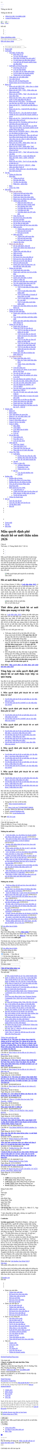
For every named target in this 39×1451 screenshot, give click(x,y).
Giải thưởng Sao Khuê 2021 (20, 1261)
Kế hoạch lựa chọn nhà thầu (10, 1118)
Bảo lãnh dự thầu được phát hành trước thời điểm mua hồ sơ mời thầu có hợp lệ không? (21, 839)
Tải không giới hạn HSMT (18, 1331)
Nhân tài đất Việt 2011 (23, 1383)
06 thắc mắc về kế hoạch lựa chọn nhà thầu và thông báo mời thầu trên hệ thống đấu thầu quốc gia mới (20, 906)
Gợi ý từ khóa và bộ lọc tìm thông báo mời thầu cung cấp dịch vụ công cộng (21, 853)
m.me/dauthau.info (19, 813)
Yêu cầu (8, 1397)
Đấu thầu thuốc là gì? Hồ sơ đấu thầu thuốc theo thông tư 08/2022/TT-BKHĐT (21, 871)
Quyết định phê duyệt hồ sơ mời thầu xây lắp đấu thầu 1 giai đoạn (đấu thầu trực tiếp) (21, 755)
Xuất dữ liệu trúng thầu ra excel (19, 1330)
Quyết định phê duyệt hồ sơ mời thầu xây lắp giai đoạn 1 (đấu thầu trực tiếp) (21, 759)
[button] (8, 51)
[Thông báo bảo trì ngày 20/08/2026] (17, 1024)
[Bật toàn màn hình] (1, 1435)
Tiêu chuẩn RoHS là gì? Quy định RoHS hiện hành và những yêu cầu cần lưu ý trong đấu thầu (21, 980)
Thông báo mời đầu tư (16, 1307)
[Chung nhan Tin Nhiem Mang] (5, 1278)
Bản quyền (8, 1394)
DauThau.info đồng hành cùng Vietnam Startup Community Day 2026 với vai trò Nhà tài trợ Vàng (20, 998)
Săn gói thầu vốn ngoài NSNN (19, 1326)
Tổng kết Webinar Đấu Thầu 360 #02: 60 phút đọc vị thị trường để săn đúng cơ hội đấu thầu (20, 1007)
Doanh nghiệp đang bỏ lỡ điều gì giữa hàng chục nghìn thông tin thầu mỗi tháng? (21, 1022)
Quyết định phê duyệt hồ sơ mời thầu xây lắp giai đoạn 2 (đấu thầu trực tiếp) (21, 763)
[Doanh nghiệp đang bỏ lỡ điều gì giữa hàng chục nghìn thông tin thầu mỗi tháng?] (21, 1019)
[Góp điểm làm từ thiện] (9, 926)
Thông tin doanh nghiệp (17, 1352)
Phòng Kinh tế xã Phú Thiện (18, 1139)
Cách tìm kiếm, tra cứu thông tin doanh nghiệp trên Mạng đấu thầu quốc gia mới (20, 836)
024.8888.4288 (20, 16)
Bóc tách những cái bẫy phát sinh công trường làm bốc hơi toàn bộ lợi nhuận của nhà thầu (21, 1014)
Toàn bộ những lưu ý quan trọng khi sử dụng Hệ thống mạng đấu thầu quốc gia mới (21, 893)
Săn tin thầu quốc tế (15, 1320)
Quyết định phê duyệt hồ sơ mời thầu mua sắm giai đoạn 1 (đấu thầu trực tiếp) (20, 735)
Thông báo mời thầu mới (9, 1037)
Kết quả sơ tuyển (14, 1301)
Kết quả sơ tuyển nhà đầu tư (18, 1315)
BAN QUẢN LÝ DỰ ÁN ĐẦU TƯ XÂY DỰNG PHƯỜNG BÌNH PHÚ (19, 1169)
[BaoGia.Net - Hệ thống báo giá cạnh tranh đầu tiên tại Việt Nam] (2, 43)
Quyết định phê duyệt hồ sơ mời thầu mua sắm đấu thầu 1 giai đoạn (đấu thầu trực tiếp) (20, 732)
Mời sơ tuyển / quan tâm (17, 1309)
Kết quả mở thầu (14, 1298)
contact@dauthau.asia (12, 18)
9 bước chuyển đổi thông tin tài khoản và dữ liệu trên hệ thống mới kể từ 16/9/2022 (21, 914)
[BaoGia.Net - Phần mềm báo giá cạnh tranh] (3, 3)
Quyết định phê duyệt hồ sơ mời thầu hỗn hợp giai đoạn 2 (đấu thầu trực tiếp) (21, 786)
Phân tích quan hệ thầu (16, 1322)
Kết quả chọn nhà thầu (16, 1300)
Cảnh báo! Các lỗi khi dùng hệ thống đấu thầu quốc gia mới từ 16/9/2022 (20, 890)
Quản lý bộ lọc (14, 1335)
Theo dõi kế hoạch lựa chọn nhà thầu (21, 1339)
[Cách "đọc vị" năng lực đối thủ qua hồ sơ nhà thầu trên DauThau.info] (21, 1030)
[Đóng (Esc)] (1, 1437)
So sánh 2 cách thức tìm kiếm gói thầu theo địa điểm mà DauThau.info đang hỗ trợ (21, 918)
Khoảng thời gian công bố (9, 960)
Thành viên (13, 1343)
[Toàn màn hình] (4, 1437)
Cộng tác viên (13, 1345)
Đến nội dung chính (7, 41)
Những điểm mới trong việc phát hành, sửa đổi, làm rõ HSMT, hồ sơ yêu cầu (21, 922)
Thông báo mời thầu (15, 1292)
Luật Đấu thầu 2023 (14, 614)
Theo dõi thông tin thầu (17, 1337)
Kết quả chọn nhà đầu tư (17, 1313)
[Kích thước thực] (6, 1437)
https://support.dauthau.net (17, 804)
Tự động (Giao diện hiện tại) (14, 1429)
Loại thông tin (5, 958)
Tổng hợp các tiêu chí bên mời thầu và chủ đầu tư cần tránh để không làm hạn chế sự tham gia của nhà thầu (21, 861)
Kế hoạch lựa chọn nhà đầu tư (19, 1311)
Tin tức (11, 1346)
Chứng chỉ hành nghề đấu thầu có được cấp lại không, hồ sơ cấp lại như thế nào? (21, 856)
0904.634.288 (10, 16)
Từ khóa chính (6, 964)
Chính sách (8, 1390)
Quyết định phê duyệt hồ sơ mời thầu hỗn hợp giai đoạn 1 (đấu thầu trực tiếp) (21, 782)
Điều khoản (9, 1392)
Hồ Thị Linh (11, 817)
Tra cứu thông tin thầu (16, 1333)
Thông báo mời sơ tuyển (17, 1296)
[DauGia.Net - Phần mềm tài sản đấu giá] (2, 3)
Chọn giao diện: (10, 1428)
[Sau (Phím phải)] (4, 1439)
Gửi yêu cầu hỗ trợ (15, 1350)
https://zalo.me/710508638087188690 (20, 807)
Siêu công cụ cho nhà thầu (18, 1328)
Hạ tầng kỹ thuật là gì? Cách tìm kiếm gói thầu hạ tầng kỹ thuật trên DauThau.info (21, 988)
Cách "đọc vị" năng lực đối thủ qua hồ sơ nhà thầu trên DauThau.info (20, 1033)
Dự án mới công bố (15, 1305)
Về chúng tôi (13, 1348)
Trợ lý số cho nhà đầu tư (17, 1324)
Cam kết (8, 1395)
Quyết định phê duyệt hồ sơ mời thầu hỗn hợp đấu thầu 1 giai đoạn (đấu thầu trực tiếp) (21, 779)
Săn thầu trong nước (15, 1318)
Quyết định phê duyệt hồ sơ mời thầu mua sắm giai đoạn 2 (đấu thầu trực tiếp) (20, 739)
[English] (7, 22)
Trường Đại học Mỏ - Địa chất (19, 1148)
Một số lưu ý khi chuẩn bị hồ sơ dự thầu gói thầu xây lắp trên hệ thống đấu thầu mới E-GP (21, 866)
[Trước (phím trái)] (1, 1439)
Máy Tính (8, 1431)
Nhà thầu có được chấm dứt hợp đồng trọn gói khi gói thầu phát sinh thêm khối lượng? (20, 875)
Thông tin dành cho (7, 952)
